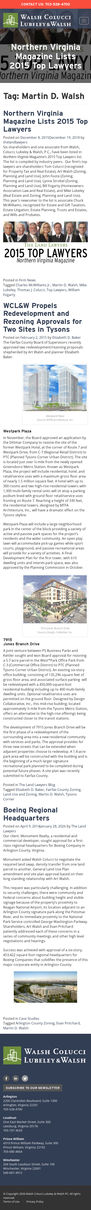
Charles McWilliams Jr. (33, 285)
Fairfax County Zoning (63, 789)
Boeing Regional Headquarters (30, 813)
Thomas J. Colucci (31, 290)
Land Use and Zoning (20, 794)
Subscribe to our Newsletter (33, 1088)
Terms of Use (11, 1201)
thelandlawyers (15, 142)
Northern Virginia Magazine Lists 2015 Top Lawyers (45, 121)
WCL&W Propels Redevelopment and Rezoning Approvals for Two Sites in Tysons (42, 317)
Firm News (27, 280)
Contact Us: (32, 4)
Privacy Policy (35, 1201)
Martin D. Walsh (65, 285)
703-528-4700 (57, 4)
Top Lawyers (56, 290)
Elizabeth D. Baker (66, 337)
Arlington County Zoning (35, 1023)
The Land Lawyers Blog (37, 784)
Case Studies (29, 1018)
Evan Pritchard (68, 1023)
